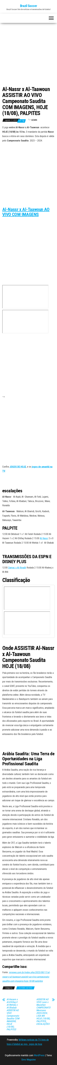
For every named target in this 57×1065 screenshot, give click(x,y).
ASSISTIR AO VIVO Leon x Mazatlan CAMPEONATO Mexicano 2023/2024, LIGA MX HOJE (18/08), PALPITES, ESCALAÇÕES (43, 1011)
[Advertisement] (28, 54)
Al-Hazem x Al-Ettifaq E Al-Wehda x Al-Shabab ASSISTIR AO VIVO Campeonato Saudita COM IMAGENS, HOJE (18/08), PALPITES (13, 1014)
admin (34, 120)
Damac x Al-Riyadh (17, 567)
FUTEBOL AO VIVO (25, 988)
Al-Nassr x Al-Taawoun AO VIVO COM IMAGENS (26, 212)
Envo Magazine (28, 1059)
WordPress (39, 1055)
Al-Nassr (44, 538)
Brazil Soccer (28, 6)
